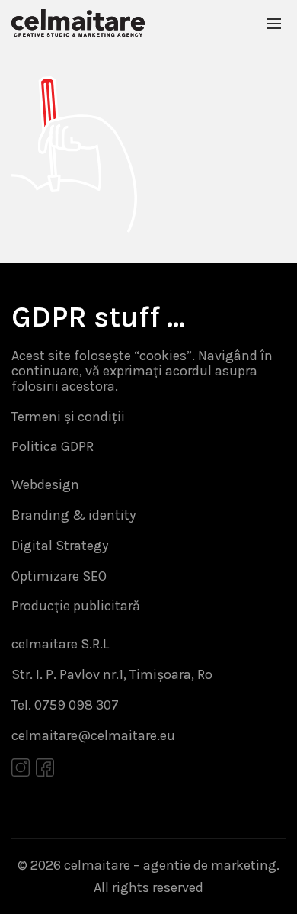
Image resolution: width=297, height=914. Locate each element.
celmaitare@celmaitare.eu (93, 735)
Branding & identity (73, 515)
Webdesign (45, 484)
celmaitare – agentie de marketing (170, 865)
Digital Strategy (59, 545)
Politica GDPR (52, 446)
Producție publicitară (75, 605)
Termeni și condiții (68, 416)
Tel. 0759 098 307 (65, 705)
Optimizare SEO (59, 576)
